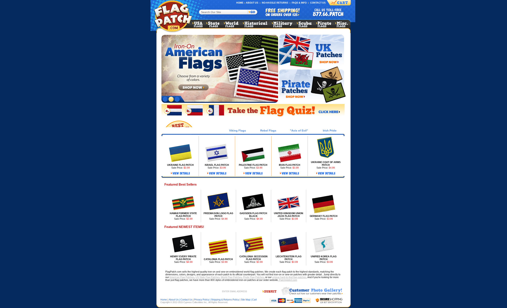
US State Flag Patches (207, 277)
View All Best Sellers (325, 184)
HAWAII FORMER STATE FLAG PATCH (183, 214)
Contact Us (318, 2)
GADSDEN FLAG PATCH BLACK (253, 214)
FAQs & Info (299, 2)
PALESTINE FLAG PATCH (253, 165)
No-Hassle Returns (275, 2)
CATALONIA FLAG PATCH (218, 259)
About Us (252, 2)
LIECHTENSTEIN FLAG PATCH (288, 258)
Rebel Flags (268, 130)
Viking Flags (237, 130)
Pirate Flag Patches (253, 277)
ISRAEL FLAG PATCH (217, 165)
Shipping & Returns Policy (225, 299)
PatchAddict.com (288, 280)
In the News (207, 130)
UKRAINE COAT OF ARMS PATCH (326, 163)
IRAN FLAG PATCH (289, 165)
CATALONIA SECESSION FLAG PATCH (253, 258)
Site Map (245, 299)
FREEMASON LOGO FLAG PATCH (218, 214)
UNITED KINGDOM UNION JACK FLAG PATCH (288, 214)
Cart (254, 299)
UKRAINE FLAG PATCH (180, 165)
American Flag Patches (181, 277)
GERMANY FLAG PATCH (323, 216)
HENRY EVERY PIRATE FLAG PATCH (183, 258)
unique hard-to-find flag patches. (289, 277)
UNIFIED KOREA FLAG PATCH (323, 258)
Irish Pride (329, 130)
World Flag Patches (231, 277)
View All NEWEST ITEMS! (325, 227)
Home (239, 2)
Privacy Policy (201, 299)
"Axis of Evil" (299, 130)
